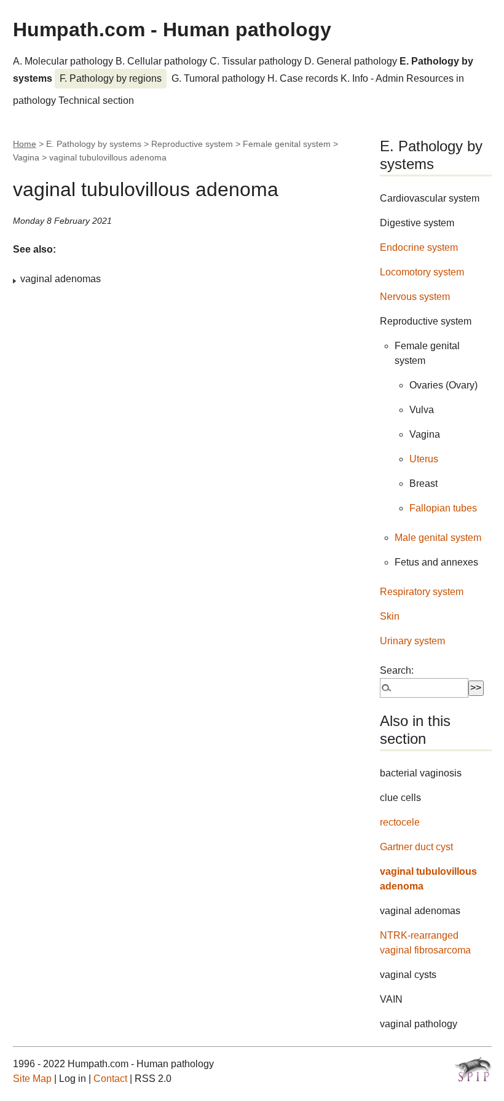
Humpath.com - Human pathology (172, 29)
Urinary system (412, 641)
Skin (390, 616)
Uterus (423, 459)
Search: (397, 670)
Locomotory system (422, 272)
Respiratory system (421, 591)
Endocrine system (419, 247)
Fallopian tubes (443, 508)
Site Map (32, 1078)
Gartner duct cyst (416, 847)
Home (24, 144)
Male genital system (438, 537)
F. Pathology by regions (111, 78)
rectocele (400, 822)
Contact (110, 1078)
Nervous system (415, 296)
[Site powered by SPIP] (473, 1069)
